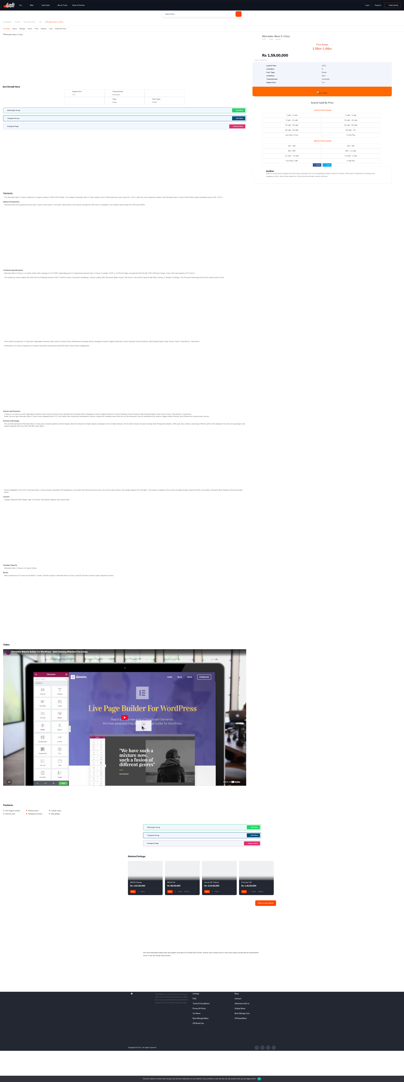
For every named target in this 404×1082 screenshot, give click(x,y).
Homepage (7, 22)
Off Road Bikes (241, 1018)
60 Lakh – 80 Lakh (291, 130)
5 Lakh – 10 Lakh (292, 120)
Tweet (327, 165)
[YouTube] (274, 1047)
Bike (31, 5)
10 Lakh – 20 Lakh (350, 120)
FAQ (194, 998)
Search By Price (60, 29)
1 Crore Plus (350, 135)
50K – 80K (292, 151)
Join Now (239, 110)
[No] (401, 1079)
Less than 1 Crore (291, 135)
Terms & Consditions (201, 1003)
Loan (51, 29)
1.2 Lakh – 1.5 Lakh (292, 156)
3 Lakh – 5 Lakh (350, 115)
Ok (259, 1079)
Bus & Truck (62, 5)
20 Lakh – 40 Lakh (291, 125)
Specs (14, 29)
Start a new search (265, 903)
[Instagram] (268, 1047)
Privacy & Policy (199, 1008)
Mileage (22, 29)
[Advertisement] (66, 147)
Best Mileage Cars (242, 1013)
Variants (44, 29)
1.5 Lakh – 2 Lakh (351, 156)
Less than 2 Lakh (292, 161)
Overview (7, 29)
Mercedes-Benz (29, 22)
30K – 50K (351, 146)
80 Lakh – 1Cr (351, 130)
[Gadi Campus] (9, 5)
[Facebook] (257, 1047)
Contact (238, 998)
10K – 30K (292, 146)
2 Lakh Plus (351, 161)
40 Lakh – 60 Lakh (350, 125)
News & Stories (78, 5)
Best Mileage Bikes (200, 1018)
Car (20, 5)
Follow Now (238, 126)
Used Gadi (45, 5)
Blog (237, 993)
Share (318, 165)
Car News (196, 1013)
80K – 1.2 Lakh (350, 151)
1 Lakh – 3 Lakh (291, 115)
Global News (240, 1008)
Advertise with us (242, 1003)
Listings (196, 993)
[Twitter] (262, 1047)
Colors (30, 29)
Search (17, 22)
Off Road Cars (198, 1023)
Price (37, 29)
